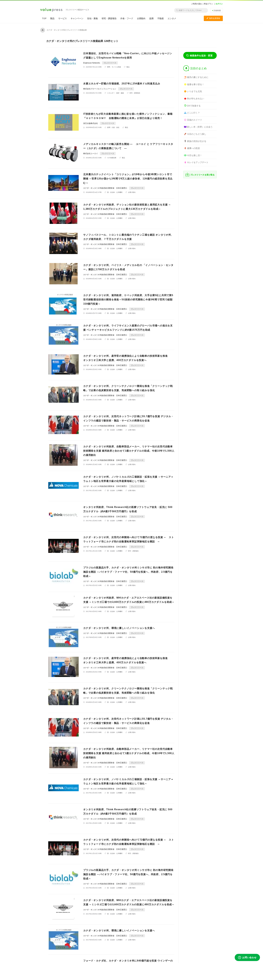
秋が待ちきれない (195, 98)
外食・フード (126, 18)
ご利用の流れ (196, 4)
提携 (151, 18)
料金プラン (208, 4)
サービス (62, 18)
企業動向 (141, 18)
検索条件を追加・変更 (201, 55)
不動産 (160, 18)
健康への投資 (193, 148)
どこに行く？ (193, 112)
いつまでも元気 (194, 91)
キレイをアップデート (197, 162)
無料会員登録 (213, 18)
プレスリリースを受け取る (202, 175)
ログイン (219, 4)
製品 (52, 18)
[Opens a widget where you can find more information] (247, 957)
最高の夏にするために (197, 77)
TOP (44, 18)
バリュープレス (51, 10)
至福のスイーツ (194, 120)
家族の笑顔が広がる (196, 141)
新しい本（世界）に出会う (200, 127)
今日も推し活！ (194, 155)
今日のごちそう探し (196, 134)
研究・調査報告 (109, 18)
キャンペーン (77, 18)
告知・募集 (92, 18)
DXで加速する (194, 105)
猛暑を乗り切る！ (195, 84)
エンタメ (172, 18)
